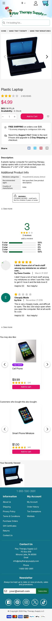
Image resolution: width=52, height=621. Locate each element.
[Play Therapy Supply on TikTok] (43, 601)
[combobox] (27, 22)
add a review (27, 238)
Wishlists (31, 516)
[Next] (47, 57)
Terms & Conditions (11, 516)
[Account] (36, 3)
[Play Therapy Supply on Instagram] (26, 601)
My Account (32, 502)
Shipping (7, 507)
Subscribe (42, 591)
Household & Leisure (31, 177)
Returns (6, 531)
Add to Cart (32, 116)
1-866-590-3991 (26, 491)
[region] (26, 56)
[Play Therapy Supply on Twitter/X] (35, 601)
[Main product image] (26, 78)
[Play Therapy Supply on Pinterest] (17, 601)
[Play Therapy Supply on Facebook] (8, 601)
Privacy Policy (9, 511)
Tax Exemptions (34, 511)
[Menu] (4, 3)
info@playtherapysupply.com (26, 561)
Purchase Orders (10, 521)
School (42, 177)
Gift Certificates (9, 526)
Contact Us (8, 535)
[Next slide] (47, 364)
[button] (3, 117)
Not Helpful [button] (32, 286)
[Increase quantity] (15, 117)
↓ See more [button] (6, 208)
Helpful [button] (19, 286)
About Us (7, 502)
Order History (33, 507)
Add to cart (26, 387)
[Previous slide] (5, 364)
